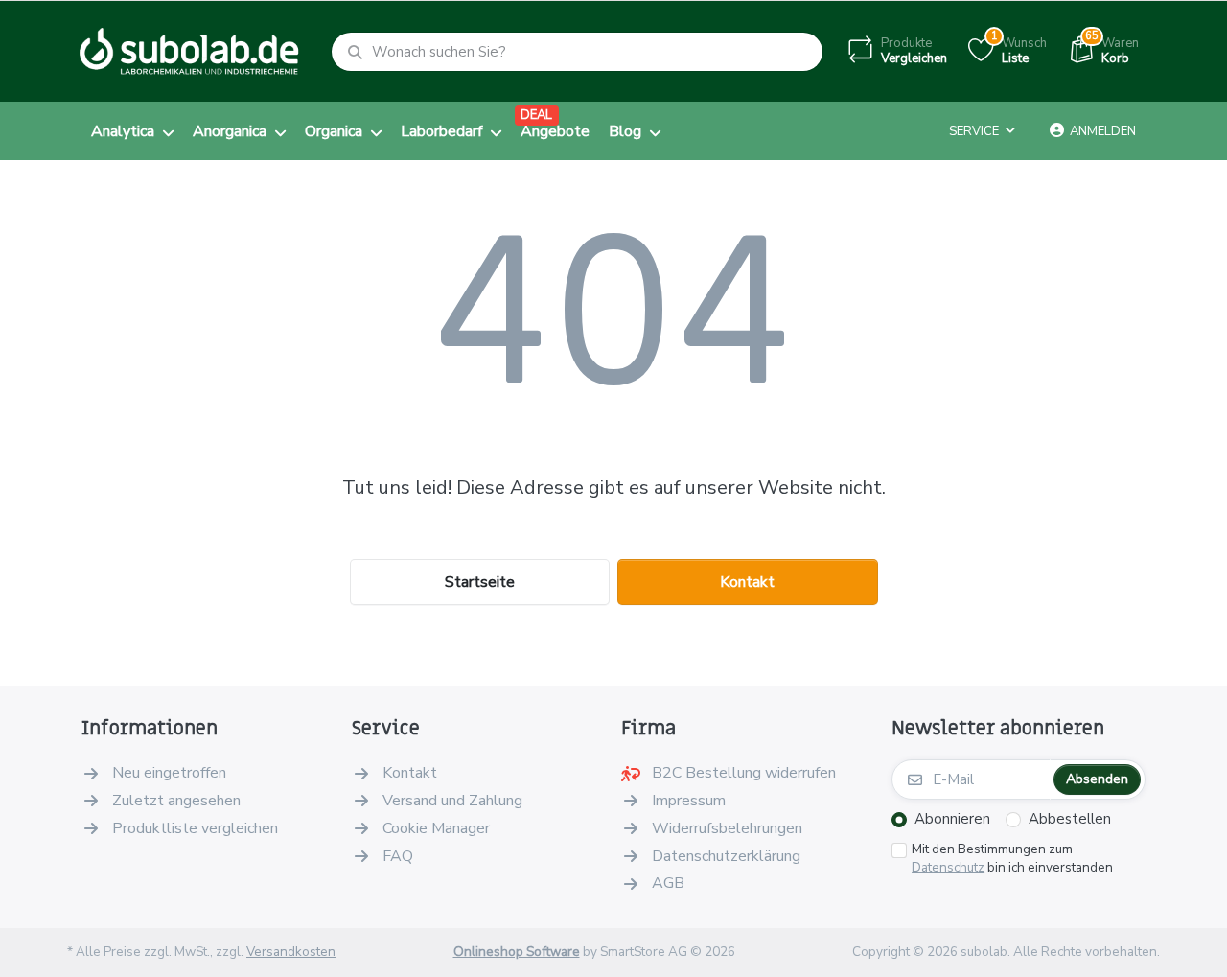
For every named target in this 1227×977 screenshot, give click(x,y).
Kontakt (747, 582)
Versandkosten (291, 951)
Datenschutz (948, 867)
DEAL (536, 115)
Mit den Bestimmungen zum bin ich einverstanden (1012, 858)
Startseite (480, 582)
